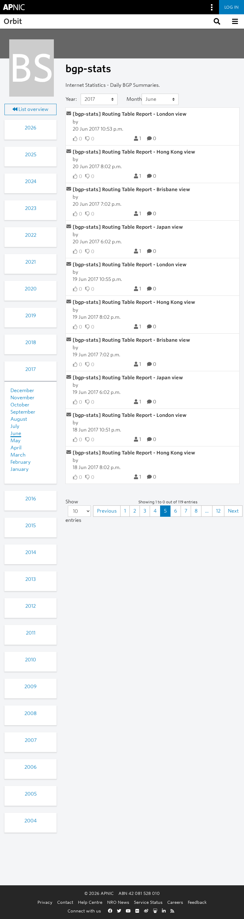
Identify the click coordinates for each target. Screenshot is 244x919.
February (20, 462)
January (19, 469)
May (15, 440)
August (18, 419)
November (22, 397)
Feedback (197, 902)
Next (233, 511)
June (15, 433)
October (19, 405)
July (14, 426)
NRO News (118, 902)
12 (218, 511)
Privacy (44, 902)
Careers (175, 902)
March (18, 455)
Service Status (148, 902)
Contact (65, 902)
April (15, 448)
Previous (107, 511)
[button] (216, 21)
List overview (33, 109)
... (207, 511)
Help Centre (90, 902)
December (22, 390)
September (22, 412)
